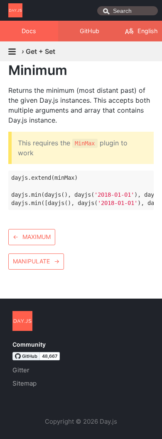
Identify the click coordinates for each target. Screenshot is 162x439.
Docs (29, 30)
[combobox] (127, 10)
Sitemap (24, 383)
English (147, 30)
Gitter (20, 370)
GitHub (89, 30)
